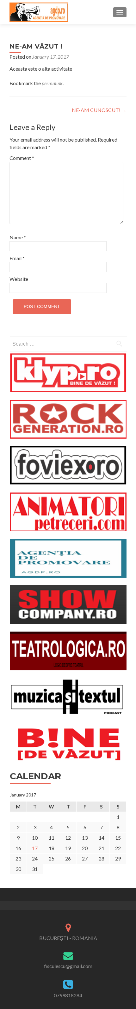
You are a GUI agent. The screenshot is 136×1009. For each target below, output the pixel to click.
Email (17, 258)
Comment (21, 158)
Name (17, 237)
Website (18, 279)
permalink (52, 83)
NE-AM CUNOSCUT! (99, 110)
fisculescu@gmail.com (68, 966)
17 (35, 848)
